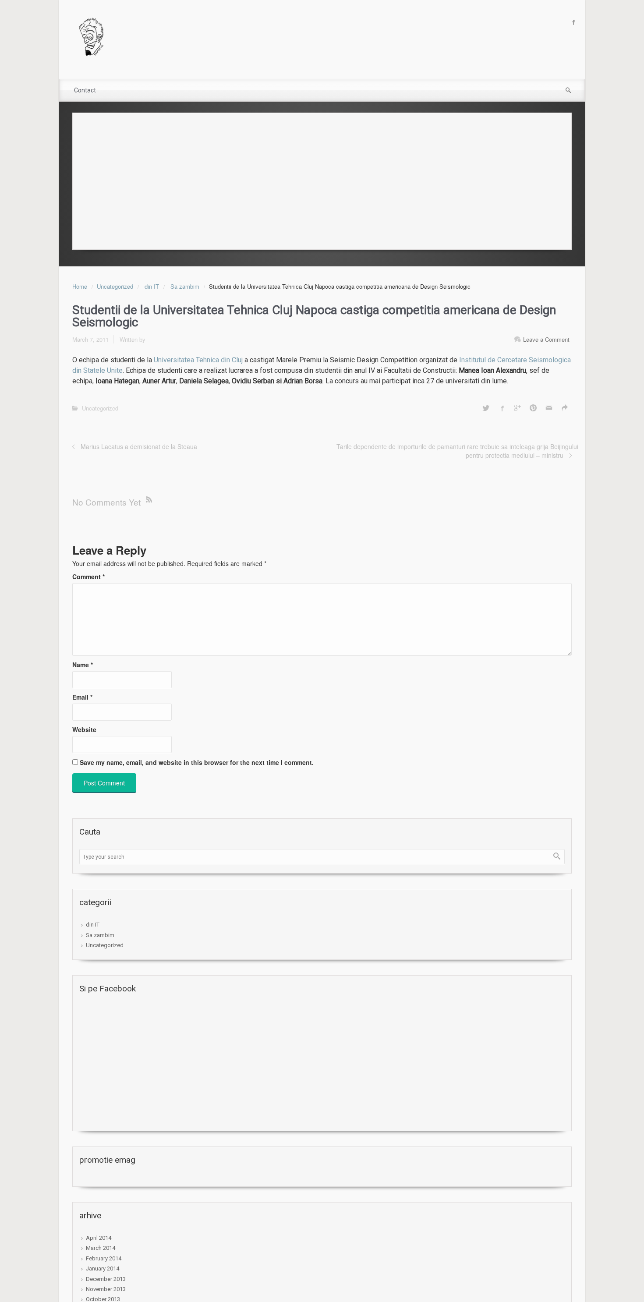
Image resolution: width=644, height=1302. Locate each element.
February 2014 (103, 1258)
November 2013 (106, 1289)
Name (82, 664)
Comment (88, 576)
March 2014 (100, 1248)
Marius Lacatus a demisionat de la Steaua (139, 446)
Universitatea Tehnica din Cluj (198, 360)
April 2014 (98, 1238)
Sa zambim (184, 286)
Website (84, 729)
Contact (85, 90)
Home (79, 286)
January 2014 (102, 1268)
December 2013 (106, 1279)
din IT (152, 286)
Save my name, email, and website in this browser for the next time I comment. (197, 762)
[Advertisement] (322, 178)
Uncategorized (115, 286)
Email (82, 697)
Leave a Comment (546, 339)
